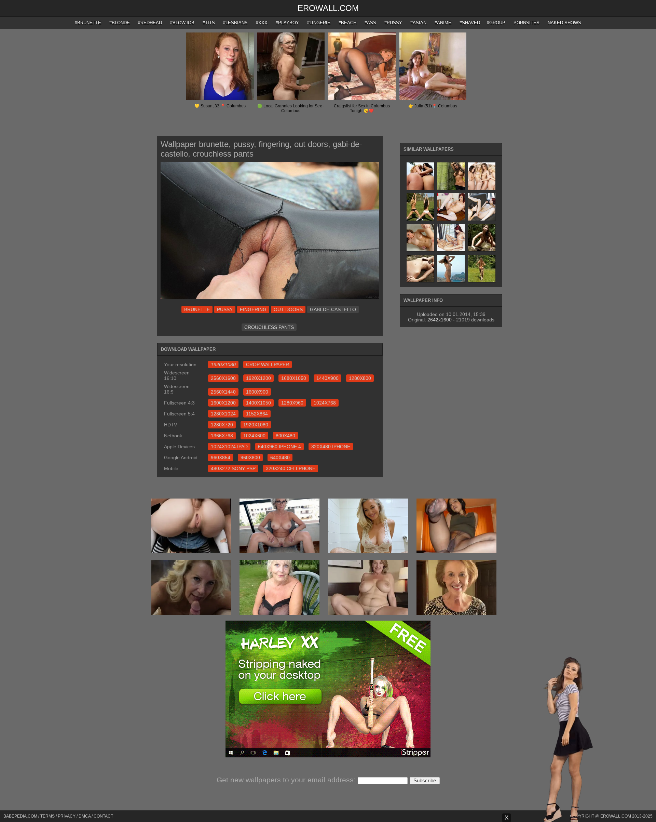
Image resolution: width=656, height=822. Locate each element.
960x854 (220, 457)
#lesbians (235, 22)
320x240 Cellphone (290, 468)
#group (496, 22)
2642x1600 (439, 319)
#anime (443, 22)
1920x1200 (258, 378)
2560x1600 (223, 378)
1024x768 (325, 403)
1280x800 (360, 378)
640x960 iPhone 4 (279, 446)
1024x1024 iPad (229, 446)
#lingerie (318, 22)
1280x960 (292, 403)
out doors (288, 309)
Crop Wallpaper (267, 364)
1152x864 (257, 413)
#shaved (470, 22)
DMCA (85, 816)
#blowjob (182, 22)
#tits (209, 22)
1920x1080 (255, 424)
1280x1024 (223, 413)
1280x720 (222, 424)
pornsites (526, 22)
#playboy (287, 22)
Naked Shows (564, 22)
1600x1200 (223, 403)
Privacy (67, 816)
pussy (225, 309)
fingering (253, 309)
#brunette (88, 22)
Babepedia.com (20, 816)
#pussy (393, 22)
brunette (197, 309)
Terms (47, 816)
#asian (418, 22)
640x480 (280, 457)
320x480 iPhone (330, 446)
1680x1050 (293, 378)
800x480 (285, 435)
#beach (347, 22)
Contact (103, 816)
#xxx (262, 22)
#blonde (119, 22)
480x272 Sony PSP (233, 468)
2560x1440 (223, 392)
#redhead (150, 22)
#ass (370, 22)
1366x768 (222, 435)
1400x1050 (258, 403)
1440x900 (327, 378)
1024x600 (254, 435)
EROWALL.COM (328, 8)
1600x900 (257, 392)
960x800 (250, 457)
